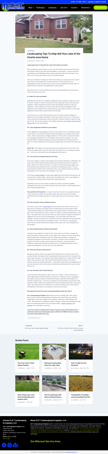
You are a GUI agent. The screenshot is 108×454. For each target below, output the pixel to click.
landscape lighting (64, 432)
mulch (45, 132)
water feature (47, 206)
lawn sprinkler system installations (48, 432)
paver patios (50, 430)
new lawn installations (86, 430)
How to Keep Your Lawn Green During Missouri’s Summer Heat (26, 397)
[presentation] (27, 352)
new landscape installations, (87, 428)
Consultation (100, 7)
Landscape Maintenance (34, 317)
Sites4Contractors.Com (71, 452)
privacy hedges (40, 175)
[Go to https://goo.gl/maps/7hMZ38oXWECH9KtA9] (15, 445)
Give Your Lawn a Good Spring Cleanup (36, 327)
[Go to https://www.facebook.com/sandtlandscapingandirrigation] (4, 445)
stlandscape (31, 60)
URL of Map (6, 438)
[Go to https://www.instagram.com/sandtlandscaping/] (9, 445)
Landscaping (30, 50)
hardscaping (42, 430)
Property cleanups (66, 303)
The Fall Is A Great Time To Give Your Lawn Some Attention (70, 328)
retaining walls (59, 430)
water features (75, 430)
